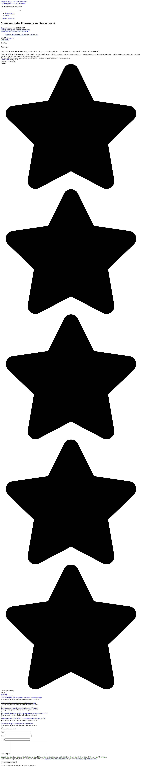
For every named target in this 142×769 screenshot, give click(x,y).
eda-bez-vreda (5, 60)
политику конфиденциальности (86, 759)
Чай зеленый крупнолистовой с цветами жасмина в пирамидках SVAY (24, 713)
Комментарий (5, 754)
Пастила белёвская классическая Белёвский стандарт (18, 703)
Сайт (2, 739)
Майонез (4, 694)
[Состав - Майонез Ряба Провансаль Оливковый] (21, 35)
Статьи (7, 15)
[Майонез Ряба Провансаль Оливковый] (14, 31)
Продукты (4, 28)
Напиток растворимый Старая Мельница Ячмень (17, 723)
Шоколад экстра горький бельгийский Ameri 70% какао (19, 708)
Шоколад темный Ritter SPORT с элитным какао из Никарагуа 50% (23, 718)
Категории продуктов (8, 30)
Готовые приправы (23, 30)
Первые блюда (9, 13)
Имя (3, 732)
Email (3, 736)
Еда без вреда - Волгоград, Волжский (13, 3)
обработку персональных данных (56, 759)
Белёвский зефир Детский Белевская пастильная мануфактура (21, 697)
